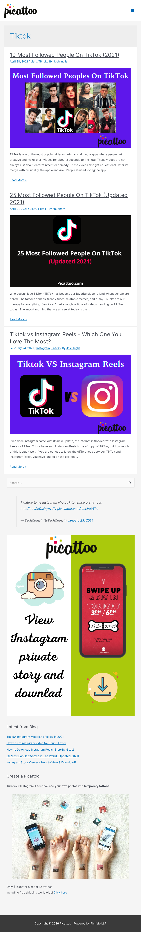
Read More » (18, 180)
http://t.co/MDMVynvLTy (38, 509)
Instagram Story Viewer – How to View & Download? (41, 762)
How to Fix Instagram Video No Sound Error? (36, 743)
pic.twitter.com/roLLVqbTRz (77, 509)
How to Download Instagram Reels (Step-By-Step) (40, 749)
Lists (33, 61)
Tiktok (42, 61)
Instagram (43, 348)
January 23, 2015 (80, 520)
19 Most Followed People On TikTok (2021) (64, 54)
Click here (60, 892)
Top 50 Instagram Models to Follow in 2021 (35, 736)
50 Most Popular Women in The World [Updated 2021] (43, 756)
